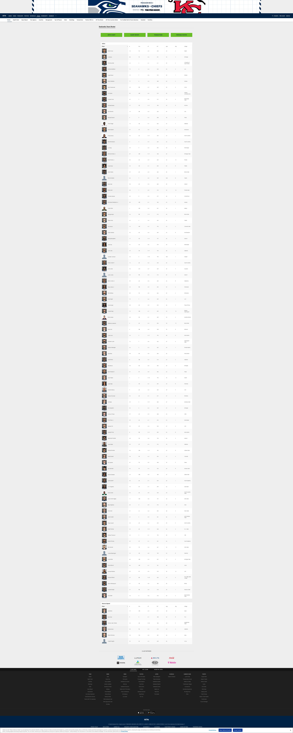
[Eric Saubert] (104, 462)
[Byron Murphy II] (104, 371)
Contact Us (116, 726)
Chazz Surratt (111, 523)
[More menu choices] (55, 15)
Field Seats (204, 689)
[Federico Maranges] (104, 347)
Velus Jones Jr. (111, 287)
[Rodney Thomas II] (104, 535)
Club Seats (204, 686)
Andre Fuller (110, 165)
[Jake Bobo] (104, 611)
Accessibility (146, 726)
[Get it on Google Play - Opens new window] (151, 713)
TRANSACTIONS (158, 35)
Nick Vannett (110, 547)
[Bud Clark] (104, 617)
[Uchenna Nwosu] (104, 389)
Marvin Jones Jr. (111, 280)
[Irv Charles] (104, 93)
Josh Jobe (110, 250)
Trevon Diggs (110, 123)
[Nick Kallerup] (104, 293)
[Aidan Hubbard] (104, 232)
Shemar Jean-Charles (112, 623)
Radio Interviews (156, 679)
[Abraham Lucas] (104, 341)
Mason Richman (111, 635)
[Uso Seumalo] (104, 468)
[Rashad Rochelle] (104, 450)
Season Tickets (204, 679)
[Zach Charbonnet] (104, 87)
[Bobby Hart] (104, 190)
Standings (90, 684)
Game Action (141, 686)
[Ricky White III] (104, 565)
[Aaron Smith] (104, 492)
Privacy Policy (94, 726)
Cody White (110, 559)
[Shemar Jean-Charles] (104, 623)
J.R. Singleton (111, 486)
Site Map (108, 704)
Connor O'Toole (111, 414)
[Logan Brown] (104, 75)
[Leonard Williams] (104, 571)
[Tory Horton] (104, 226)
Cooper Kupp (110, 311)
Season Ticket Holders (204, 696)
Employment (106, 726)
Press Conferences (125, 691)
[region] (146, 730)
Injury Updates (108, 681)
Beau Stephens (111, 504)
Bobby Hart (110, 190)
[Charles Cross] (104, 99)
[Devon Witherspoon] (104, 583)
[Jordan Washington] (104, 553)
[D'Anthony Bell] (104, 63)
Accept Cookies (237, 730)
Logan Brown (110, 75)
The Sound (125, 679)
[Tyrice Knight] (104, 305)
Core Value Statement (90, 694)
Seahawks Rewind (156, 684)
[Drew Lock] (104, 329)
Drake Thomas (111, 529)
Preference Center (197, 726)
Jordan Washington (112, 553)
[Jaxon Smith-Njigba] (104, 498)
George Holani (111, 214)
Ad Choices (157, 726)
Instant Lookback (107, 684)
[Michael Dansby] (104, 105)
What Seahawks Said (108, 699)
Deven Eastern (111, 129)
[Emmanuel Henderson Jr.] (104, 202)
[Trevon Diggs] (104, 123)
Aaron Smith (110, 492)
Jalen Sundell (110, 516)
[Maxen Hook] (104, 220)
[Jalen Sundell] (104, 517)
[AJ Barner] (104, 57)
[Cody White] (104, 559)
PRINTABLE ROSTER (181, 35)
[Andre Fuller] (104, 166)
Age (167, 46)
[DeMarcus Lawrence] (104, 323)
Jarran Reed (110, 444)
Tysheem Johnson (111, 256)
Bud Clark (110, 617)
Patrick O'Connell (111, 395)
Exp (176, 46)
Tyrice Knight (110, 305)
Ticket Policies (204, 694)
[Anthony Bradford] (104, 69)
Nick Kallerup (110, 293)
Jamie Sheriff (110, 480)
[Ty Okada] (104, 402)
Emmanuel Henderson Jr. (113, 202)
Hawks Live (156, 689)
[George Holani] (104, 214)
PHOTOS (141, 674)
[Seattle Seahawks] (146, 719)
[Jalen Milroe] (104, 359)
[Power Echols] (104, 135)
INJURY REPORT (134, 35)
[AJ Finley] (104, 147)
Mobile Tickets (204, 681)
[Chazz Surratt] (104, 523)
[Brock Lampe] (104, 317)
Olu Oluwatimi (111, 408)
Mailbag (107, 689)
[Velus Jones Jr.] (104, 287)
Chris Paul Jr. (110, 420)
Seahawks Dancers (141, 691)
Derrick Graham (111, 178)
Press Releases (108, 691)
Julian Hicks (110, 208)
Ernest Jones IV (111, 262)
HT (148, 46)
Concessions (187, 686)
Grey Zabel (110, 595)
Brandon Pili (110, 426)
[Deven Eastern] (104, 129)
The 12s (141, 696)
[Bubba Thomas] (104, 541)
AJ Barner (110, 57)
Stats (90, 686)
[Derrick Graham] (104, 178)
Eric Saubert (110, 462)
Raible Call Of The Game (125, 689)
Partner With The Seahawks (90, 699)
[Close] (290, 730)
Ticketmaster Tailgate (187, 684)
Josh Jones (110, 268)
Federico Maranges (112, 347)
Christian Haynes (111, 196)
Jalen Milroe (110, 359)
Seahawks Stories (156, 686)
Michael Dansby (111, 105)
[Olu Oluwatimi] (104, 408)
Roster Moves (108, 694)
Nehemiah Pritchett (112, 438)
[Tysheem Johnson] (104, 256)
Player (103, 46)
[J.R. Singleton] (104, 486)
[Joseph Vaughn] (104, 641)
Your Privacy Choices (170, 726)
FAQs (187, 694)
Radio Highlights (156, 676)
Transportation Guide (187, 679)
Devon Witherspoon (112, 583)
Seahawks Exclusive (125, 686)
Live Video (125, 696)
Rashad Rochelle (111, 450)
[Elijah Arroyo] (104, 51)
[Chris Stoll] (104, 511)
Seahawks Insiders (156, 681)
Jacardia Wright (111, 589)
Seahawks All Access (125, 681)
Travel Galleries (141, 681)
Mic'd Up (125, 684)
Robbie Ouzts (110, 629)
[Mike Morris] (104, 365)
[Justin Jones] (104, 275)
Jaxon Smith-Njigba (112, 498)
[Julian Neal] (104, 383)
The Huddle (156, 694)
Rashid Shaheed (111, 474)
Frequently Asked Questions (131, 726)
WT (157, 46)
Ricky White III (111, 565)
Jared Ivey (110, 244)
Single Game (204, 676)
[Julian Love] (104, 335)
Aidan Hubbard (111, 232)
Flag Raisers (141, 694)
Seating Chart (204, 691)
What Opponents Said (107, 701)
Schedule (171, 674)
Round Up (108, 679)
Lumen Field (187, 676)
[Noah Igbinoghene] (104, 238)
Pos (139, 46)
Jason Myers (110, 377)
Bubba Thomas (111, 541)
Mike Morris (110, 365)
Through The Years (141, 679)
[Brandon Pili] (104, 426)
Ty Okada (110, 401)
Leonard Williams (111, 571)
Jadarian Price (111, 432)
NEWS (108, 674)
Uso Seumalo (110, 468)
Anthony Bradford (111, 69)
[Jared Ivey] (104, 244)
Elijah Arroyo (110, 50)
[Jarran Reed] (104, 444)
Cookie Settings (184, 726)
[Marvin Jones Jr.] (104, 281)
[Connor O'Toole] (104, 414)
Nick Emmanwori (111, 141)
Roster (90, 676)
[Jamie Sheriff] (104, 480)
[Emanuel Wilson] (104, 577)
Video (125, 674)
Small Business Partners (90, 696)
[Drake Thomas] (104, 529)
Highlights (125, 676)
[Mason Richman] (104, 635)
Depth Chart (90, 679)
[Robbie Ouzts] (104, 629)
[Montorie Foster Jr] (104, 153)
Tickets (204, 674)
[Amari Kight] (104, 299)
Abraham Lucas (111, 341)
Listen (156, 674)
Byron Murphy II (111, 371)
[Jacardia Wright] (104, 589)
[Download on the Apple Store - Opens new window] (141, 713)
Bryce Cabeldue (111, 81)
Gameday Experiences (187, 689)
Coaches (90, 681)
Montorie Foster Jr (111, 153)
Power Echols (110, 135)
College (185, 46)
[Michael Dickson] (104, 117)
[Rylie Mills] (104, 353)
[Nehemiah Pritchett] (104, 438)
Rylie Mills (110, 353)
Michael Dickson (111, 117)
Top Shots (141, 684)
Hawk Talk (157, 691)
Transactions (90, 691)
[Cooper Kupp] (104, 311)
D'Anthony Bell (111, 63)
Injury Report (90, 689)
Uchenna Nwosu (111, 389)
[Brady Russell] (104, 456)
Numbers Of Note (107, 686)
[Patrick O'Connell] (104, 395)
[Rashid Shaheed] (104, 474)
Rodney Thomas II (111, 535)
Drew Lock (110, 329)
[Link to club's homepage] (4, 16)
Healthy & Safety (187, 681)
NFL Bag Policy (187, 691)
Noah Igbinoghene (111, 238)
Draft (108, 676)
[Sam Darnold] (104, 111)
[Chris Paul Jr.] (104, 420)
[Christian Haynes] (104, 196)
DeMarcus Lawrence (112, 323)
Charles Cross (111, 99)
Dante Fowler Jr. (111, 159)
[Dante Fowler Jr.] (104, 159)
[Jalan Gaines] (104, 172)
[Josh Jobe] (104, 250)
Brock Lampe (110, 317)
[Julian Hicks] (104, 208)
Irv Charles (110, 93)
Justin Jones (110, 274)
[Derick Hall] (104, 184)
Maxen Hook (110, 220)
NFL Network (125, 694)
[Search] (272, 16)
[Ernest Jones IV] (104, 262)
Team (90, 674)
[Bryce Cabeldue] (104, 81)
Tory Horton (110, 226)
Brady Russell (110, 456)
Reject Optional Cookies (225, 730)
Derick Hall (110, 184)
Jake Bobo (110, 610)
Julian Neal (110, 383)
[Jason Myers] (104, 377)
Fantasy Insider (108, 696)
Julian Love (110, 335)
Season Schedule (171, 676)
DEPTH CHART (111, 35)
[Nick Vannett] (104, 547)
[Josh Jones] (104, 268)
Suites (204, 684)
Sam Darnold (110, 111)
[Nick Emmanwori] (104, 141)
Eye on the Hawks (141, 676)
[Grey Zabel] (104, 595)
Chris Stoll (110, 510)
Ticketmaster (204, 699)
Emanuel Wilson (111, 577)
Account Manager (204, 701)
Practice (141, 689)
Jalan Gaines (110, 172)
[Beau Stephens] (104, 504)
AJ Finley (110, 147)
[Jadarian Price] (104, 432)
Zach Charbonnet (111, 87)
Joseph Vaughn (111, 641)
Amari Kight (110, 299)
